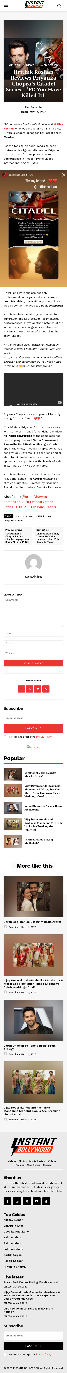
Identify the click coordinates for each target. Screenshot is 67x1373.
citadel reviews (23, 516)
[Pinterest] (37, 689)
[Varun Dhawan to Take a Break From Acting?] (13, 808)
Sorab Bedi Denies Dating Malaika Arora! (40, 774)
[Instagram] (17, 1201)
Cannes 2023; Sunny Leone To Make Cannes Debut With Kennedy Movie (47, 537)
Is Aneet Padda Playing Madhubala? (38, 841)
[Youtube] (37, 1201)
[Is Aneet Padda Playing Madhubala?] (13, 841)
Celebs (14, 65)
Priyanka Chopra (14, 520)
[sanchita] (33, 562)
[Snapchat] (46, 1201)
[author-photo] (6, 927)
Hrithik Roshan (43, 516)
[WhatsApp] (45, 689)
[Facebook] (21, 689)
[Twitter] (29, 689)
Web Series (49, 65)
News (30, 65)
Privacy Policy (43, 736)
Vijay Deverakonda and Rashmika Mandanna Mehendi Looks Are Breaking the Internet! (43, 824)
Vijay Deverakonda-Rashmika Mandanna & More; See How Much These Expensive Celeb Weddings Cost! (42, 791)
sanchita (36, 107)
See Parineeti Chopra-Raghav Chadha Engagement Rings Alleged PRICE (17, 537)
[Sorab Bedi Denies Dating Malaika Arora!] (13, 774)
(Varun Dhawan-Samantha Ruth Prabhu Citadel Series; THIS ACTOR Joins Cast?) (30, 501)
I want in (31, 728)
